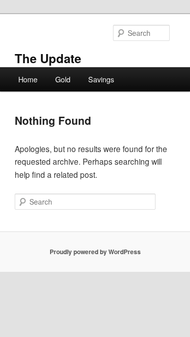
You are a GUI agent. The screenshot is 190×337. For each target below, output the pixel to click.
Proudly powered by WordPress (95, 251)
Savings (101, 79)
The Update (48, 58)
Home (27, 79)
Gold (62, 79)
